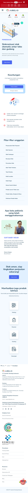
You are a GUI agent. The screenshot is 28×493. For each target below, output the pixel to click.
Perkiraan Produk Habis (12, 198)
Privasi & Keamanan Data (7, 418)
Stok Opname (9, 150)
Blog (3, 478)
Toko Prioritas (9, 172)
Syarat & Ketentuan (6, 415)
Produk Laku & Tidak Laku (12, 189)
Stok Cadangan (10, 154)
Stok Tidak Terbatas (11, 167)
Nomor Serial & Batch (11, 185)
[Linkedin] (8, 409)
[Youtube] (11, 409)
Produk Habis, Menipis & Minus (13, 194)
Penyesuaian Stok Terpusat (12, 145)
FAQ (3, 482)
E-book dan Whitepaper (7, 475)
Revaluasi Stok (9, 159)
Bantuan (4, 469)
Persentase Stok (10, 163)
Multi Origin (9, 181)
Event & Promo (5, 453)
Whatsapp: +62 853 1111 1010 (9, 406)
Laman (8, 365)
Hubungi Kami (5, 460)
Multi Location (9, 176)
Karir (3, 457)
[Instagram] (3, 409)
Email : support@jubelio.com (8, 399)
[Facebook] (5, 409)
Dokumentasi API (6, 472)
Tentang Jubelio (5, 450)
